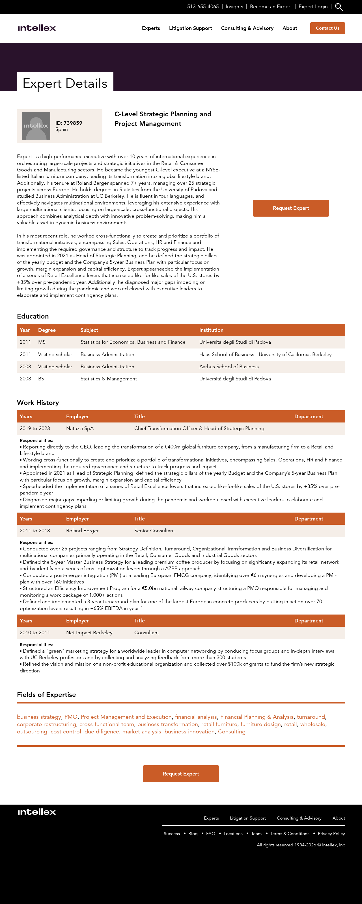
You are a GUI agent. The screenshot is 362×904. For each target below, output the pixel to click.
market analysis (141, 731)
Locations (233, 834)
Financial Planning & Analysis (257, 716)
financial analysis (196, 716)
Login (313, 6)
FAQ (210, 834)
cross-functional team (106, 724)
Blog (193, 834)
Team (256, 834)
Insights (234, 6)
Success (172, 834)
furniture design (261, 724)
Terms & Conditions (289, 834)
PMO (70, 716)
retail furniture (219, 724)
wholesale (312, 724)
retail (290, 724)
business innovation (190, 731)
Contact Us (327, 28)
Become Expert (271, 6)
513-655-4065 (203, 6)
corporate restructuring (46, 724)
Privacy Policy (331, 834)
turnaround (311, 716)
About (290, 28)
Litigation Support (190, 28)
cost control (66, 731)
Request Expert (291, 208)
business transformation (167, 724)
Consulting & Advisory (247, 28)
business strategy (39, 716)
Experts (151, 28)
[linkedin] (341, 856)
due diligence (102, 731)
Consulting (231, 731)
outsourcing (32, 731)
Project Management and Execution (126, 716)
